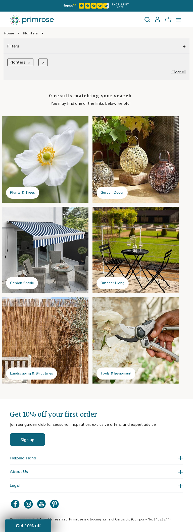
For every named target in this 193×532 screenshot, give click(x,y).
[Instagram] (29, 504)
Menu (179, 21)
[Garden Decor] (135, 159)
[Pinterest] (55, 504)
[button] (28, 525)
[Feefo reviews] (96, 6)
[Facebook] (16, 504)
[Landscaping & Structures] (45, 340)
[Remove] (43, 62)
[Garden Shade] (45, 250)
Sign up (27, 439)
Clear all (178, 71)
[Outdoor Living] (135, 250)
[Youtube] (42, 504)
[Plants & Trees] (45, 159)
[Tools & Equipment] (135, 340)
